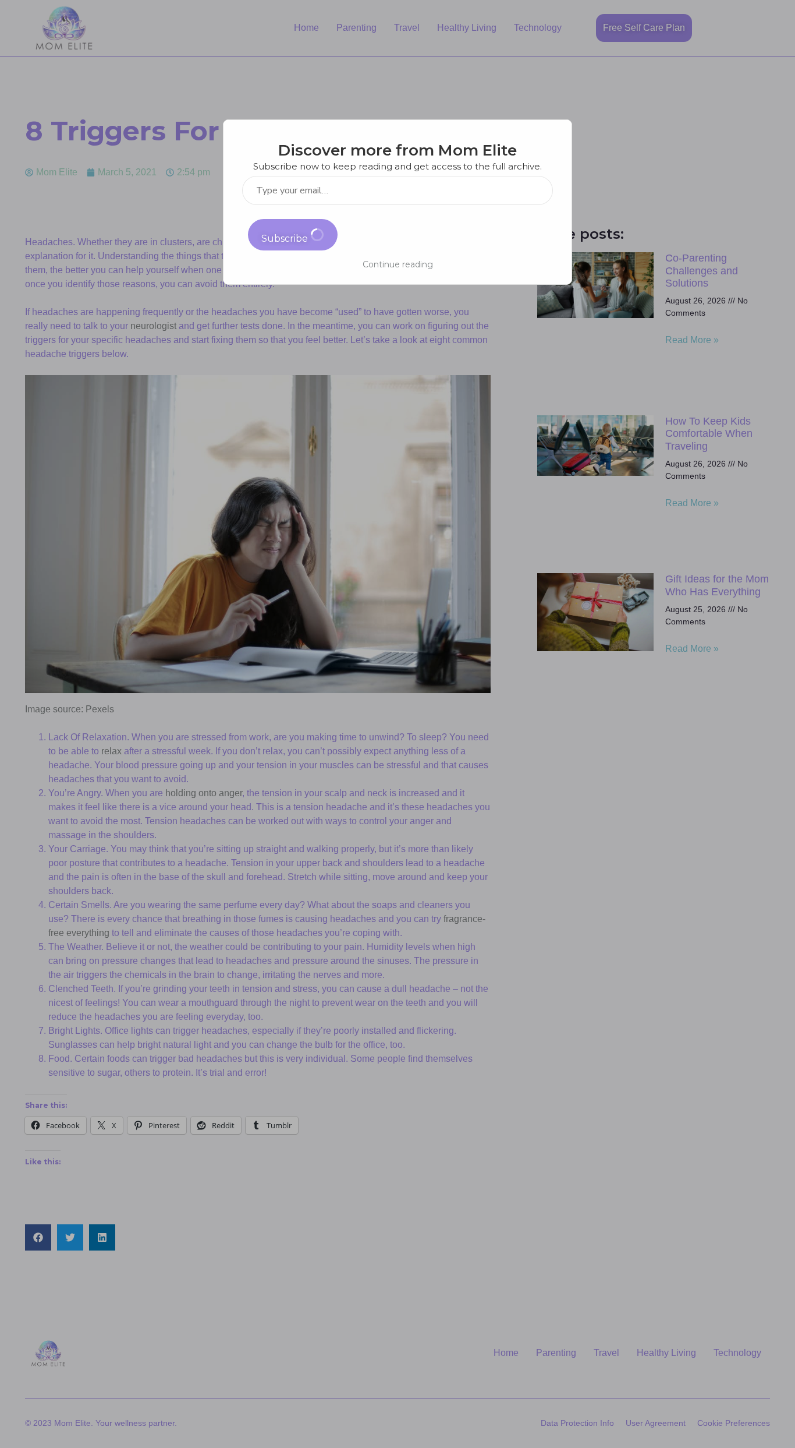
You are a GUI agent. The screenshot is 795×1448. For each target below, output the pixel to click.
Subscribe (285, 238)
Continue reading (398, 264)
